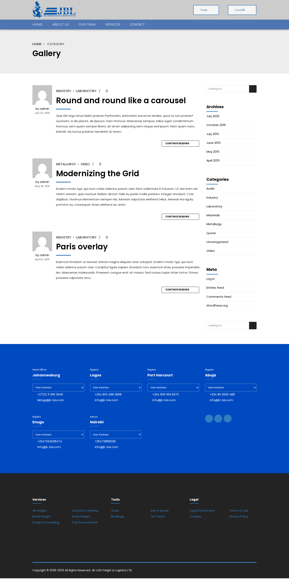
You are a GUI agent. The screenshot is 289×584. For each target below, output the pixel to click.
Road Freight (41, 516)
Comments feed (218, 297)
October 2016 (216, 125)
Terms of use (238, 510)
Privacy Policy (238, 516)
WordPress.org (217, 306)
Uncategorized (217, 242)
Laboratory (86, 91)
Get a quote (159, 510)
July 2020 (212, 116)
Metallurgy (66, 164)
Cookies (196, 516)
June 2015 (213, 143)
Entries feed (215, 288)
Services (112, 24)
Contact (137, 24)
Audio (210, 189)
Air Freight (39, 510)
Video (85, 164)
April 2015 (213, 160)
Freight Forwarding (45, 522)
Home (37, 24)
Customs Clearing (85, 510)
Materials (213, 215)
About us (60, 24)
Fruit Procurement (85, 522)
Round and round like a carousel (121, 100)
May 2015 (212, 152)
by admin (42, 109)
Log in (210, 279)
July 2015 (212, 134)
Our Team (87, 24)
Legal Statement (202, 510)
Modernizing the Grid (97, 173)
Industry (63, 91)
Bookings (117, 516)
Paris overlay (82, 246)
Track (115, 510)
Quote (211, 233)
